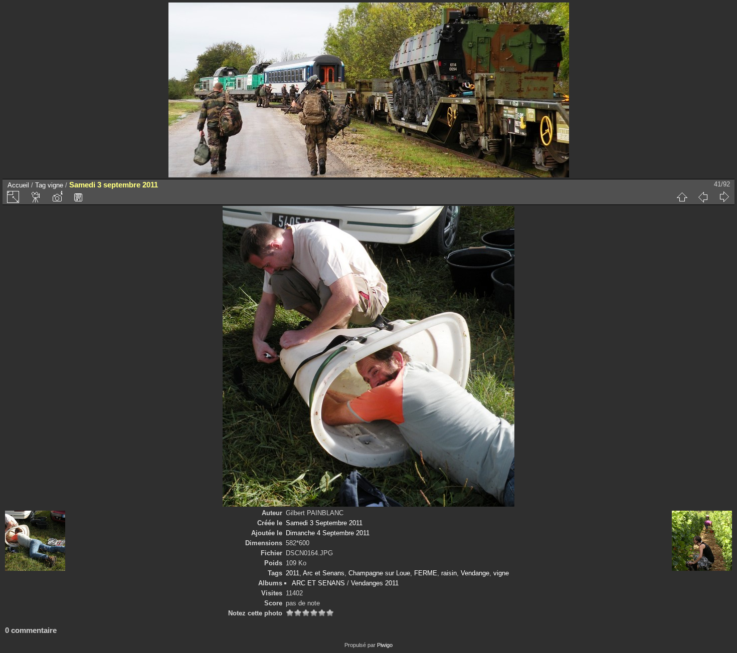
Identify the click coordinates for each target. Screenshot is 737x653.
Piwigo (385, 645)
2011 (292, 573)
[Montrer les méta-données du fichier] (57, 196)
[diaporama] (36, 196)
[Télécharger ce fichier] (78, 196)
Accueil (18, 185)
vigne (55, 185)
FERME (425, 573)
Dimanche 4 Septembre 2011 (328, 533)
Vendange (475, 573)
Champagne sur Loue (379, 573)
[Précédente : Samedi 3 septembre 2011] (702, 196)
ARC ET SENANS (318, 583)
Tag (40, 185)
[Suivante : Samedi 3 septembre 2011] (723, 196)
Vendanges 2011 (375, 583)
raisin (449, 573)
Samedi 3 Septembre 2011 (324, 523)
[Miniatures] (681, 196)
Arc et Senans (323, 573)
